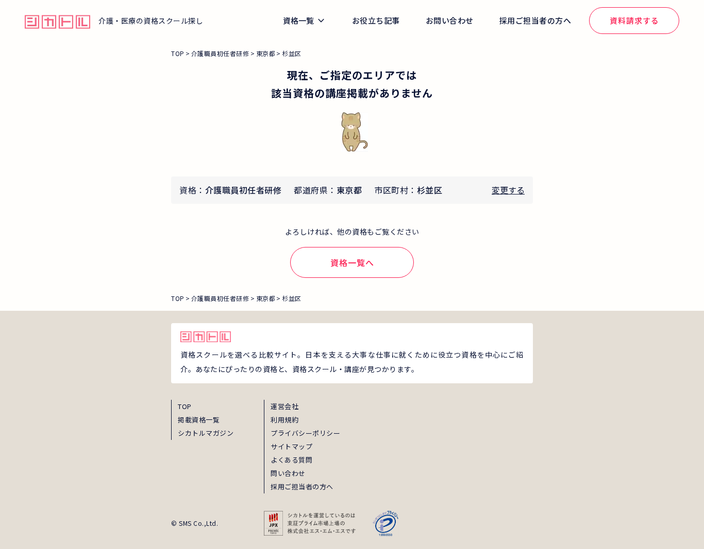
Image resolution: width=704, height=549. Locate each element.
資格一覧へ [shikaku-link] (352, 262)
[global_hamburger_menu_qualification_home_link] (57, 20)
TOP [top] (185, 406)
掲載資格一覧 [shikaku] (199, 419)
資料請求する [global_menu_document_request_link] (634, 20)
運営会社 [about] (284, 406)
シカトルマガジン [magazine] (205, 433)
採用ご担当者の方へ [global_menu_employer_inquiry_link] (535, 20)
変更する (508, 190)
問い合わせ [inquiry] (288, 473)
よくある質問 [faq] (291, 460)
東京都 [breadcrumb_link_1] (266, 53)
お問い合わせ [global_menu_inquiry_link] (450, 20)
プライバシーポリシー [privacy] (305, 433)
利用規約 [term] (284, 419)
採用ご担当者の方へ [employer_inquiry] (302, 486)
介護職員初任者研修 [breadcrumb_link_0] (220, 53)
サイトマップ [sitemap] (291, 446)
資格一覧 (298, 20)
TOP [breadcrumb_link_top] (178, 53)
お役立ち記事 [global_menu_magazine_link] (376, 20)
